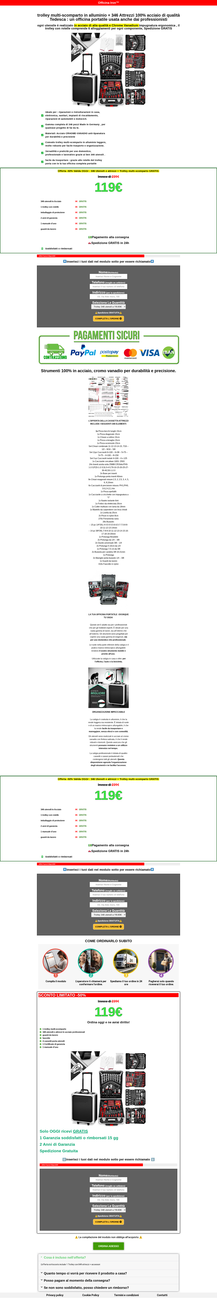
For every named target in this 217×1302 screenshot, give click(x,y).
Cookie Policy (90, 1295)
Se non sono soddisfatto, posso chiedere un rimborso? (86, 1288)
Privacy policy (54, 1295)
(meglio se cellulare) (108, 282)
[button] (108, 1257)
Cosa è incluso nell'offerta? (65, 1257)
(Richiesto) (108, 272)
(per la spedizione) (108, 292)
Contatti (162, 1295)
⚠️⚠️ (108, 313)
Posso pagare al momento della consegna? (77, 1280)
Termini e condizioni (126, 1295)
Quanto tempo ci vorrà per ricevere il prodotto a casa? (85, 1273)
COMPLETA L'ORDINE (107, 318)
